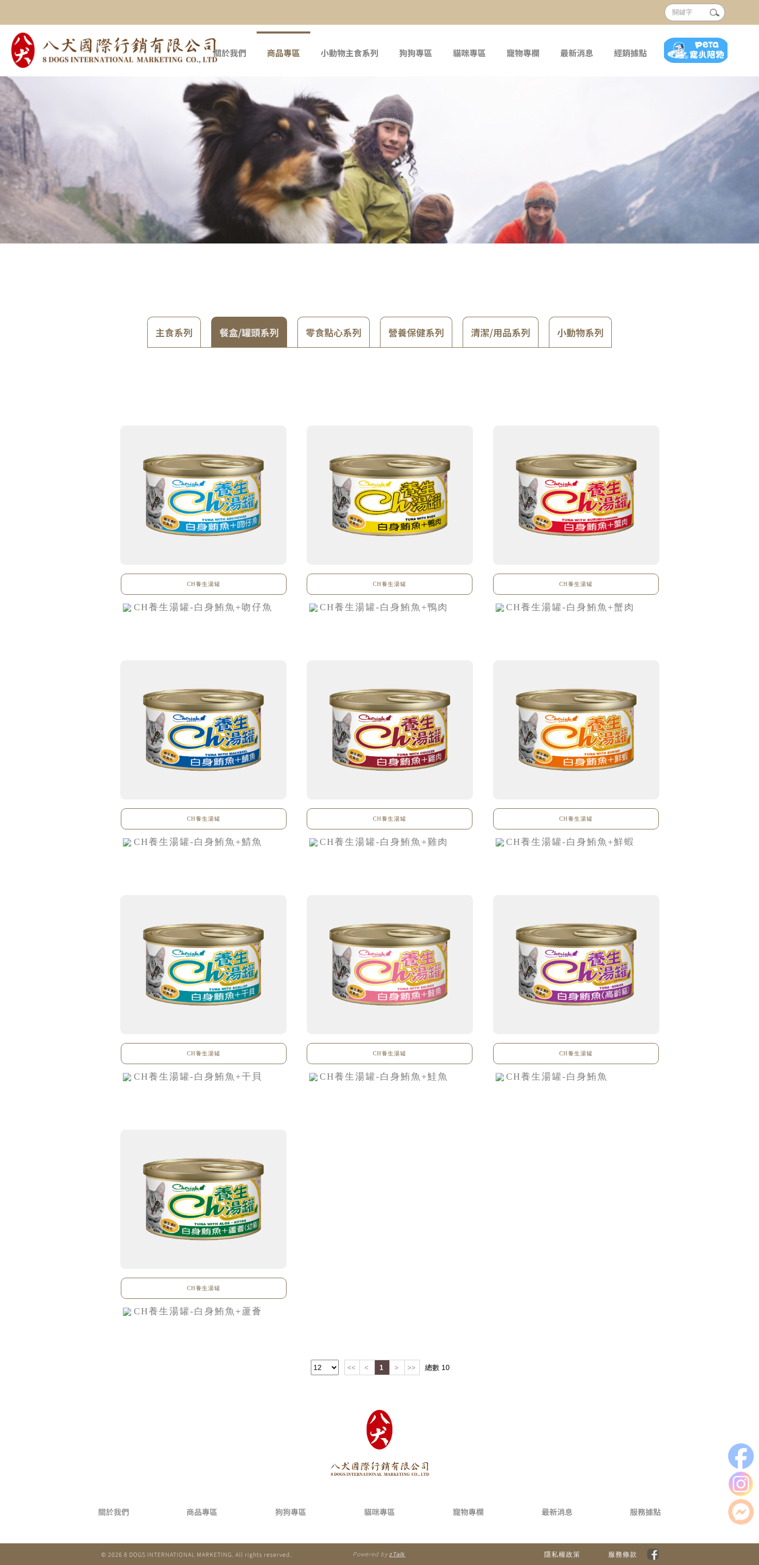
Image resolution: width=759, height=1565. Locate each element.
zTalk (397, 1554)
